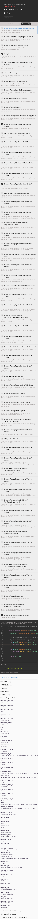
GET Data (4, 681)
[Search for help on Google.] (4, 13)
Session (3, 694)
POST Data (4, 685)
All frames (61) (26, 24)
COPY (6, 17)
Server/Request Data (8, 698)
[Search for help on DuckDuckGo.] (7, 13)
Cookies (3, 691)
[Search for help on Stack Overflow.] (10, 13)
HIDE (11, 17)
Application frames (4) (14, 24)
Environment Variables (8, 911)
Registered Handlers (8, 914)
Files (2, 688)
